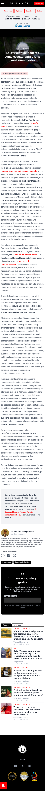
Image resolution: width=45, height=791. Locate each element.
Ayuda (22, 759)
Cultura (39, 11)
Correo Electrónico (12, 596)
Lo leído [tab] (17, 625)
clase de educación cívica (25, 255)
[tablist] (22, 625)
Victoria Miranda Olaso (22, 642)
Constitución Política (22, 562)
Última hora (8, 11)
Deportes (29, 11)
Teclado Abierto (22, 49)
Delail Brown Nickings (21, 681)
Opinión (19, 11)
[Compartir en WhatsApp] (2, 555)
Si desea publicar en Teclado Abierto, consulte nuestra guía (20, 512)
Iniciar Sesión (39, 3)
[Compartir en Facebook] (8, 556)
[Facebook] (15, 765)
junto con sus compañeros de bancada (19, 171)
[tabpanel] (22, 674)
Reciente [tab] (6, 625)
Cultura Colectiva (22, 628)
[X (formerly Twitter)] (22, 765)
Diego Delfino (18, 662)
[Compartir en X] (14, 556)
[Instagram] (29, 765)
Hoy (15, 648)
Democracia (6, 562)
